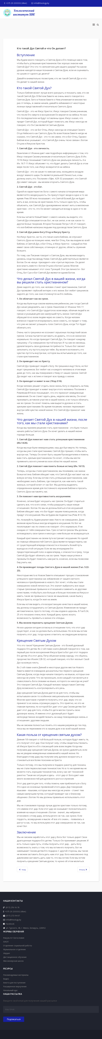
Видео (6, 979)
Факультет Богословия (13, 938)
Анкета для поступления (14, 982)
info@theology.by (41, 3)
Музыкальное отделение (14, 949)
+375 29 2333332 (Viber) (16, 3)
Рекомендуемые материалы (15, 975)
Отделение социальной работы (17, 945)
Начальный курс (10, 990)
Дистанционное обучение (15, 957)
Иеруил (6, 953)
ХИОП (5, 941)
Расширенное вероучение (15, 986)
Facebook (10, 924)
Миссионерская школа (13, 961)
